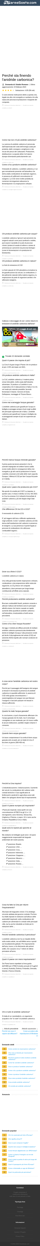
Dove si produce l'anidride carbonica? (20, 1066)
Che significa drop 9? (15, 1139)
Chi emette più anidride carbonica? (19, 1086)
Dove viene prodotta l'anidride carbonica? (21, 1078)
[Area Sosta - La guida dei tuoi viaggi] (20, 4)
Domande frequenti (20, 1228)
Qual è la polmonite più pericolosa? (19, 1172)
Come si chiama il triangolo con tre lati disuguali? (20, 1155)
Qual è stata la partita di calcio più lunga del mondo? (22, 1160)
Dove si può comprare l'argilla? (18, 1143)
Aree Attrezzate (20, 1215)
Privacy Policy (20, 1236)
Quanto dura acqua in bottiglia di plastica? (22, 1147)
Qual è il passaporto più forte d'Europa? (21, 1164)
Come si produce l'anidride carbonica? (20, 1074)
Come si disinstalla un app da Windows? (21, 1168)
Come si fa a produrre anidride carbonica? (22, 1070)
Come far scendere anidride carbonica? (21, 1062)
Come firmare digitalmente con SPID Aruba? (22, 1150)
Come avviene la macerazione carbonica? (22, 1049)
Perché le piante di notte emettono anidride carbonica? (22, 1058)
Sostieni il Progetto (20, 1232)
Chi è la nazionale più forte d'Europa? (20, 1135)
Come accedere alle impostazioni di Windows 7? (29, 1033)
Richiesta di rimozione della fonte (12, 105)
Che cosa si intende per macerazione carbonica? (20, 1053)
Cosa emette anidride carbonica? (19, 1082)
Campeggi (20, 1211)
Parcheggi (20, 1207)
